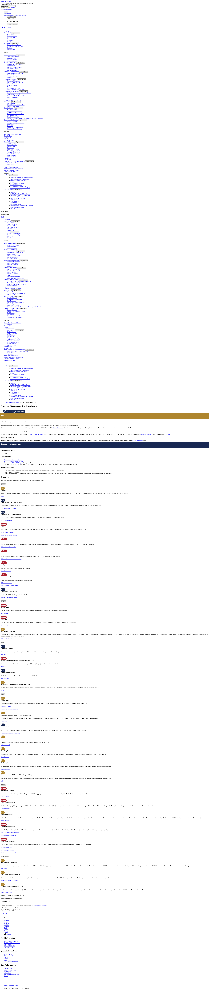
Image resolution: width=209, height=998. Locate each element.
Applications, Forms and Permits (12, 134)
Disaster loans (4, 613)
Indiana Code (7, 973)
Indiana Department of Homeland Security (15, 15)
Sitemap (6, 958)
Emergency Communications (11, 71)
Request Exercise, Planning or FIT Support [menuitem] (21, 205)
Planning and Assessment (13, 88)
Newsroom (7, 43)
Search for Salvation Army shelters (13, 460)
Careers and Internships (13, 39)
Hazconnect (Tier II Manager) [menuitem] (18, 198)
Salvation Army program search (9, 597)
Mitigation (9, 86)
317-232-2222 (4, 913)
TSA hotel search (5, 808)
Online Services (8, 189)
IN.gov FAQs (7, 960)
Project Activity (11, 65)
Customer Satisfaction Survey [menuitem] (18, 196)
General (3, 484)
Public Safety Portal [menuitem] (15, 204)
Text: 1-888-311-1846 (9, 947)
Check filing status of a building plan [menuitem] (19, 179)
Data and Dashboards (9, 142)
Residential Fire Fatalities (13, 153)
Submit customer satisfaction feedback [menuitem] (20, 188)
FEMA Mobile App (17, 462)
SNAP (2, 690)
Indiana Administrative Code (11, 974)
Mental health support (6, 892)
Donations (9, 40)
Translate (12, 7)
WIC (2, 781)
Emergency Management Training (16, 123)
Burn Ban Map (8, 136)
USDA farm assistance (6, 583)
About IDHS (7, 32)
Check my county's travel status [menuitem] (18, 180)
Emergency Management (10, 79)
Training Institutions (12, 97)
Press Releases (11, 49)
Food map (3, 654)
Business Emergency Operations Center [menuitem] (20, 195)
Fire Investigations (12, 115)
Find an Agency (8, 944)
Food (2, 642)
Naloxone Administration (13, 152)
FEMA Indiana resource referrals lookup (11, 559)
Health (2, 694)
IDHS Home (6, 28)
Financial (3, 601)
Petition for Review (12, 59)
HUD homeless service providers (9, 852)
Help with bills (4, 625)
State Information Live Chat (11, 941)
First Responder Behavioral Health (10, 880)
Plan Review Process (12, 68)
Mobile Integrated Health (13, 94)
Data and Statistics (12, 145)
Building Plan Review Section (15, 64)
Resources (9, 77)
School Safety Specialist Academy (16, 105)
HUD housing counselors (7, 850)
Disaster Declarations (137, 440)
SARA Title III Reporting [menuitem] (17, 207)
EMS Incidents (11, 146)
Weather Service (11, 156)
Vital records (4, 721)
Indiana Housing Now (6, 820)
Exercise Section (11, 84)
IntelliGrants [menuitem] (13, 202)
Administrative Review (10, 55)
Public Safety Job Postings (11, 167)
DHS (5, 402)
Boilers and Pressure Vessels (14, 111)
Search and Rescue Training (14, 129)
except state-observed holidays (39, 905)
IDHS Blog (10, 48)
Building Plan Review (9, 62)
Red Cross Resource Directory (8, 508)
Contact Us (7, 31)
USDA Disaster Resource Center (9, 585)
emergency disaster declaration (35, 434)
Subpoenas (10, 165)
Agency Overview (12, 36)
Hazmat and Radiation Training (15, 127)
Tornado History (11, 155)
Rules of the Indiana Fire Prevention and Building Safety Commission (25, 118)
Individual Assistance (12, 85)
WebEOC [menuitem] (13, 208)
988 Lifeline (4, 868)
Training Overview (12, 121)
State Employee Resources (11, 961)
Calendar (6, 139)
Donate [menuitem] (12, 182)
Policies (6, 957)
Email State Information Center (12, 943)
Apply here (167, 434)
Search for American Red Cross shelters (14, 461)
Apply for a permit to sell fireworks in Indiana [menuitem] (22, 177)
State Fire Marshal (8, 108)
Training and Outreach (13, 74)
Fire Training (10, 126)
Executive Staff (11, 37)
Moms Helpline (5, 757)
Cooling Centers (11, 143)
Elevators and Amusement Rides (15, 114)
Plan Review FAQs (12, 70)
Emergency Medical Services (11, 91)
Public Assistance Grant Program (15, 89)
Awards (6, 976)
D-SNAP (3, 666)
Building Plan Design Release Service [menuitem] (20, 194)
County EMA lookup (6, 520)
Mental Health (4, 856)
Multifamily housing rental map (9, 835)
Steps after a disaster (6, 571)
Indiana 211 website (58, 428)
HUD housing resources (7, 847)
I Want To (6, 174)
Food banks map (5, 678)
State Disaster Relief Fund (7, 639)
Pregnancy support (5, 769)
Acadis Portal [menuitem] (13, 192)
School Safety (7, 101)
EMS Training (11, 124)
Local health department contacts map (10, 733)
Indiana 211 (4, 496)
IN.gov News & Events (10, 970)
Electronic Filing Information (14, 67)
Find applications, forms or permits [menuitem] (19, 186)
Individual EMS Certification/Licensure (17, 96)
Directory (3, 915)
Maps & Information (9, 968)
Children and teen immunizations (9, 709)
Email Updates (8, 971)
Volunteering (10, 41)
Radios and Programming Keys (15, 73)
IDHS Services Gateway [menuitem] (16, 199)
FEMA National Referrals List (8, 547)
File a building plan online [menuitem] (17, 183)
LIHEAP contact (5, 796)
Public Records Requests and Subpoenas (14, 161)
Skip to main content (6, 1)
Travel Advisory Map (9, 171)
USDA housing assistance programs (10, 832)
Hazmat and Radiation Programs (12, 100)
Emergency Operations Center (15, 82)
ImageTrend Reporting (13, 117)
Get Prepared (7, 159)
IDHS (2, 217)
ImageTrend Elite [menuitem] (14, 201)
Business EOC (8, 137)
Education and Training (13, 106)
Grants (5, 98)
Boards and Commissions (10, 61)
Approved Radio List (12, 76)
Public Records (11, 164)
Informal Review (11, 58)
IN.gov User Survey (9, 954)
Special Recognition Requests (11, 170)
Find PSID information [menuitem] (16, 185)
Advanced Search (8, 955)
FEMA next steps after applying (9, 535)
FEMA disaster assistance (7, 532)
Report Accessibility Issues (11, 985)
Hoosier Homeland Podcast (14, 45)
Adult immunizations (6, 706)
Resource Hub (11, 103)
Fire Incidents (10, 148)
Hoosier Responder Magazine (15, 46)
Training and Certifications (11, 120)
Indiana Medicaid (5, 745)
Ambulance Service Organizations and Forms (19, 93)
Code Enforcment (11, 112)
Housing (3, 784)
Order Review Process (13, 56)
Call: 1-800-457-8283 (9, 946)
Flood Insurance (8, 158)
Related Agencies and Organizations (13, 168)
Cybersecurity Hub (9, 140)
